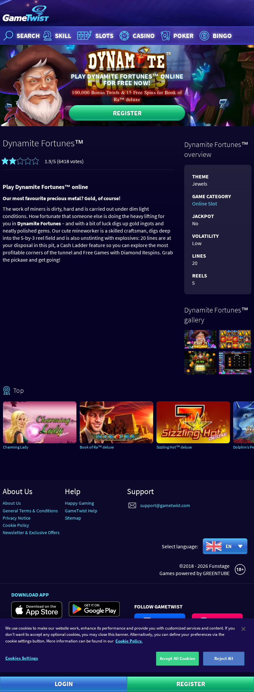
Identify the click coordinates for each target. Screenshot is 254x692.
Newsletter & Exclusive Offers (31, 532)
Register (127, 113)
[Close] (243, 629)
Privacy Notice (16, 518)
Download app (30, 594)
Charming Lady (15, 447)
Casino (144, 35)
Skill (63, 35)
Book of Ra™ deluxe (97, 447)
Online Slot (204, 203)
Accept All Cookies (177, 658)
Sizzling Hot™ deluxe (174, 447)
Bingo (222, 35)
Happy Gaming (79, 503)
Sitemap (73, 518)
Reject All (223, 658)
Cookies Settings (21, 658)
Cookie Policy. (129, 641)
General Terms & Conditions (30, 511)
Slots (104, 35)
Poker (183, 35)
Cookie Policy (16, 525)
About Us (12, 503)
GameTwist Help (81, 511)
